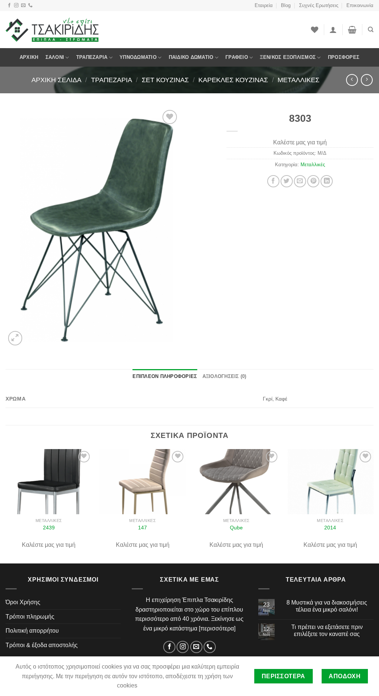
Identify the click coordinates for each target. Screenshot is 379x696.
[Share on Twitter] (287, 181)
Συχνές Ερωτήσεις (318, 5)
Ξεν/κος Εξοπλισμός (288, 57)
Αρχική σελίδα (56, 80)
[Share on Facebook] (273, 181)
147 (142, 528)
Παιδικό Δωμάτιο (191, 57)
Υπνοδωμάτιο (138, 57)
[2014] (330, 481)
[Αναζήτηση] (370, 30)
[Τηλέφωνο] (30, 5)
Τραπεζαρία (92, 57)
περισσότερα (217, 628)
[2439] (49, 481)
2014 (330, 528)
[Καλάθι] (352, 29)
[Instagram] (16, 5)
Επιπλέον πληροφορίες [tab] (165, 376)
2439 (49, 528)
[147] (142, 481)
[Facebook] (9, 5)
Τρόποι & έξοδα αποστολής (42, 645)
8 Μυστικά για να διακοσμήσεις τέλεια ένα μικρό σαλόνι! (326, 606)
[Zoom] (15, 338)
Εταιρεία (264, 5)
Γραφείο (236, 57)
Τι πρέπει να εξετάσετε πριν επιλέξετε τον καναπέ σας (327, 630)
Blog (286, 5)
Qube (236, 528)
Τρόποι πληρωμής (30, 616)
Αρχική (29, 57)
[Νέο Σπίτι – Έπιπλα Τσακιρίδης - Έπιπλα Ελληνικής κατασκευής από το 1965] (52, 29)
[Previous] (5, 505)
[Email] (23, 5)
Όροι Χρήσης (23, 602)
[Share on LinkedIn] (327, 181)
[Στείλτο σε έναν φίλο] (300, 181)
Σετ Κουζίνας (165, 80)
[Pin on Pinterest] (313, 181)
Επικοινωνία (359, 5)
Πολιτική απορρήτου (32, 631)
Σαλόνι (55, 57)
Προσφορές (343, 57)
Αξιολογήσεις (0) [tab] (224, 376)
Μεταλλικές (298, 80)
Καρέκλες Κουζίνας (233, 80)
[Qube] (236, 481)
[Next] (373, 505)
